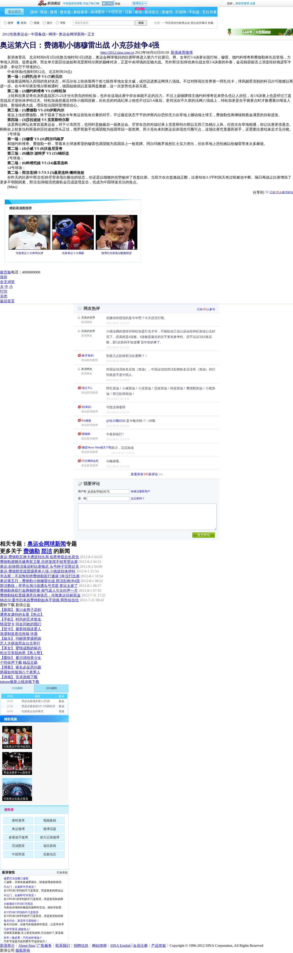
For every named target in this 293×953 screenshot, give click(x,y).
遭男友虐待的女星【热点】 (22, 614)
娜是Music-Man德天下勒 (96, 447)
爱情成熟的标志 (28, 648)
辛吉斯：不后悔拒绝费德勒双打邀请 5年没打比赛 (40, 576)
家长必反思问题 (28, 667)
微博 (53, 12)
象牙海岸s (88, 355)
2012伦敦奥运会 (15, 34)
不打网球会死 (90, 461)
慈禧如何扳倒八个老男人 (20, 672)
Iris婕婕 (86, 420)
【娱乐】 (7, 638)
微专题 (65, 12)
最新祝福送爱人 (28, 629)
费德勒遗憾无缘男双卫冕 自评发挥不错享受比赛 (39, 562)
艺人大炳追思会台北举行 (20, 643)
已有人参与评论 (281, 192)
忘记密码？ (138, 498)
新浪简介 (7, 946)
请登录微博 (242, 3)
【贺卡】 (7, 629)
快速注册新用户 (140, 491)
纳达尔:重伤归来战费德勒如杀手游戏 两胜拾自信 (39, 600)
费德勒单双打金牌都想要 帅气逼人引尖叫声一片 (39, 590)
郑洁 (46, 551)
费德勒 (31, 551)
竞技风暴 (209, 12)
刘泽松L (87, 407)
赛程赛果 (80, 12)
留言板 (5, 272)
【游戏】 (7, 677)
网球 (52, 34)
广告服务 (44, 946)
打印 (3, 291)
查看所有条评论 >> (147, 474)
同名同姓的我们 (28, 624)
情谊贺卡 (7, 624)
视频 (43, 12)
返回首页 (7, 301)
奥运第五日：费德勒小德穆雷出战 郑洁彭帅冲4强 (40, 581)
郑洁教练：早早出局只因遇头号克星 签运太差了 (39, 586)
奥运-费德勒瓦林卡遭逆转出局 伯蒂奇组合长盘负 (39, 557)
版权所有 (23, 950)
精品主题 (30, 662)
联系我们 (62, 946)
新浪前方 (151, 12)
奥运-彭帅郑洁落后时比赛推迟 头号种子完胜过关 (39, 566)
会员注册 (140, 946)
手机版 (194, 12)
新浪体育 (178, 52)
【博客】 (7, 667)
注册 (252, 3)
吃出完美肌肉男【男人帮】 (22, 653)
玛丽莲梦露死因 (28, 638)
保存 (3, 277)
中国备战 (38, 34)
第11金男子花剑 (28, 610)
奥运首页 (14, 11)
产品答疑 (158, 946)
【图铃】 (7, 658)
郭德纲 (180, 12)
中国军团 (115, 12)
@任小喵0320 (115, 421)
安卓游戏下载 (27, 677)
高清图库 (97, 12)
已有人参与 (206, 309)
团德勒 (86, 434)
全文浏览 (7, 282)
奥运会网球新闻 (71, 34)
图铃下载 (7, 605)
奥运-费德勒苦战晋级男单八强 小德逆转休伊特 (37, 571)
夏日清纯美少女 (28, 658)
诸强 (138, 12)
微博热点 (138, 3)
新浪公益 (23, 605)
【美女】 (7, 648)
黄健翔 (167, 12)
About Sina (26, 946)
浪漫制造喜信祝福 (14, 634)
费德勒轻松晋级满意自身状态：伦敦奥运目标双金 (40, 595)
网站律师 (99, 946)
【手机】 (7, 619)
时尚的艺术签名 (28, 619)
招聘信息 (81, 946)
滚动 (34, 12)
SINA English (120, 946)
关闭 (3, 296)
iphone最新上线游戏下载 (19, 682)
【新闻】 (7, 610)
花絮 (128, 12)
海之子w (87, 388)
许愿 (34, 634)
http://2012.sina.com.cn (117, 52)
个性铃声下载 (11, 662)
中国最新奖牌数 (81, 3)
